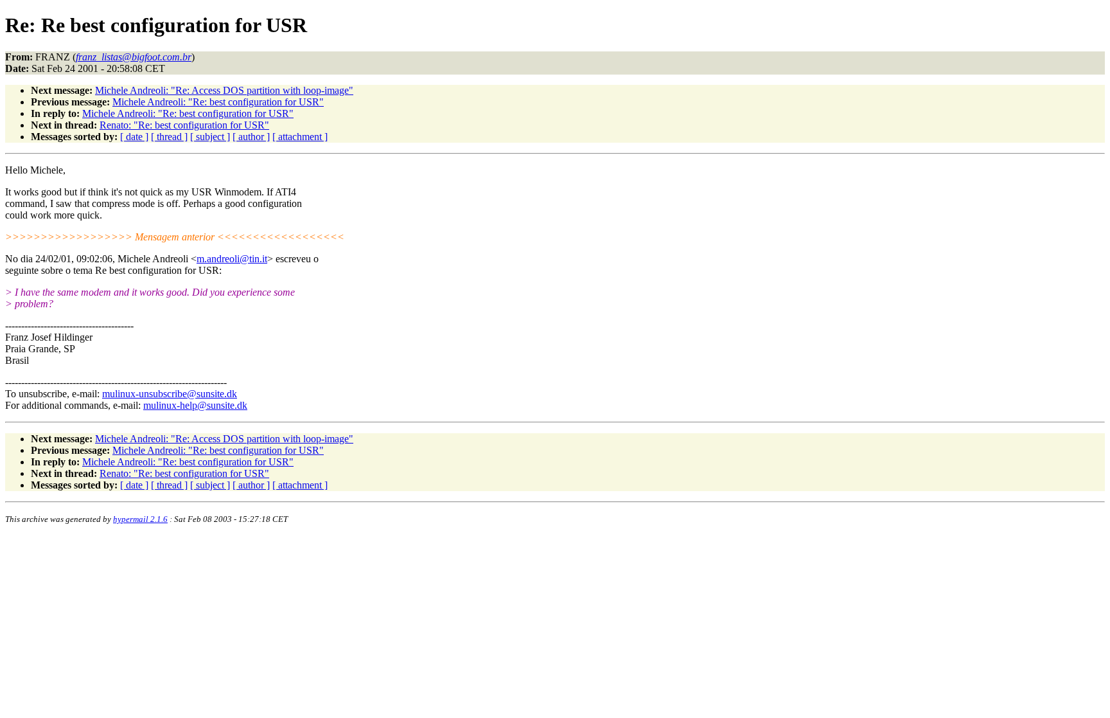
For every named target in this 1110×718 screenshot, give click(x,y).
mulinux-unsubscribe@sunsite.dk (169, 393)
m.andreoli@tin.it (232, 258)
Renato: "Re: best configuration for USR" (184, 125)
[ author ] (251, 136)
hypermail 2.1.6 (140, 519)
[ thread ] (169, 136)
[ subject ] (210, 136)
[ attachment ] (300, 136)
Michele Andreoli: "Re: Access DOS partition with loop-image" (224, 90)
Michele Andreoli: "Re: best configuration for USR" (218, 101)
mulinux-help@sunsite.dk (195, 405)
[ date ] (134, 136)
